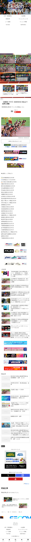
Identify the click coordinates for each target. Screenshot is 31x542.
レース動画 (8, 531)
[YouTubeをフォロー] (15, 479)
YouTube (8, 533)
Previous (1, 90)
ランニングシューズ (22, 529)
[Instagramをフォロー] (23, 475)
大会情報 (23, 527)
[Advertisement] (15, 40)
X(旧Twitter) (22, 533)
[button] (28, 317)
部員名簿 (8, 529)
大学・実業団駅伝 (8, 527)
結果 (3, 446)
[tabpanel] (12, 90)
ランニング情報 (22, 531)
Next (30, 90)
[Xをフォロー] (8, 475)
